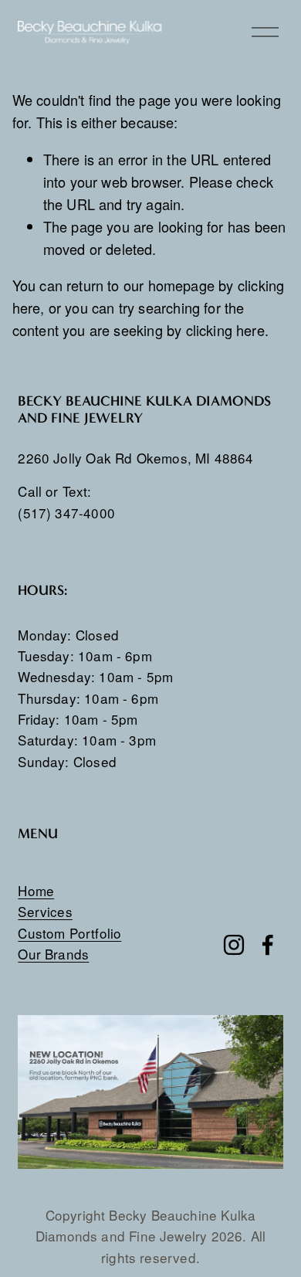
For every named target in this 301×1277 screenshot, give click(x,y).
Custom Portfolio (69, 932)
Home (36, 890)
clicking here (225, 330)
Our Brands (53, 953)
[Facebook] (268, 945)
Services (45, 911)
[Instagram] (234, 945)
